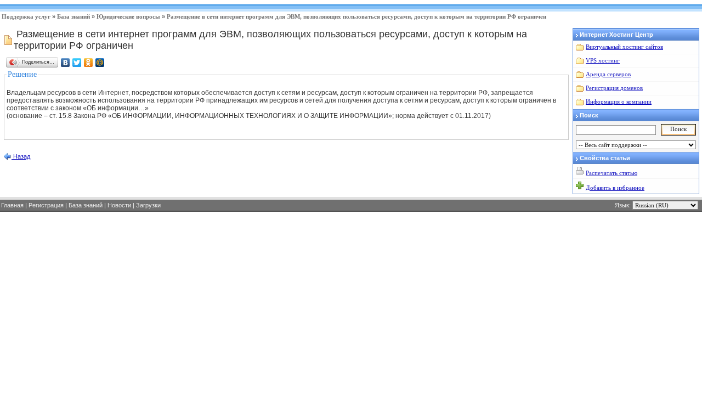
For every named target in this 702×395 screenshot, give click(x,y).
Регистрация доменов (614, 87)
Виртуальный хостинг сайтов (624, 46)
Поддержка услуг (26, 16)
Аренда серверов (608, 74)
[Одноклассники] (88, 62)
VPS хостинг (603, 60)
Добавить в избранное (615, 187)
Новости (119, 205)
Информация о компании (619, 101)
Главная (12, 205)
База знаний (73, 16)
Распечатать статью (611, 173)
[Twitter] (77, 62)
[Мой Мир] (100, 62)
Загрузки (148, 205)
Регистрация (46, 205)
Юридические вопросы (128, 16)
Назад (21, 156)
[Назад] (7, 158)
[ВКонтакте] (65, 62)
